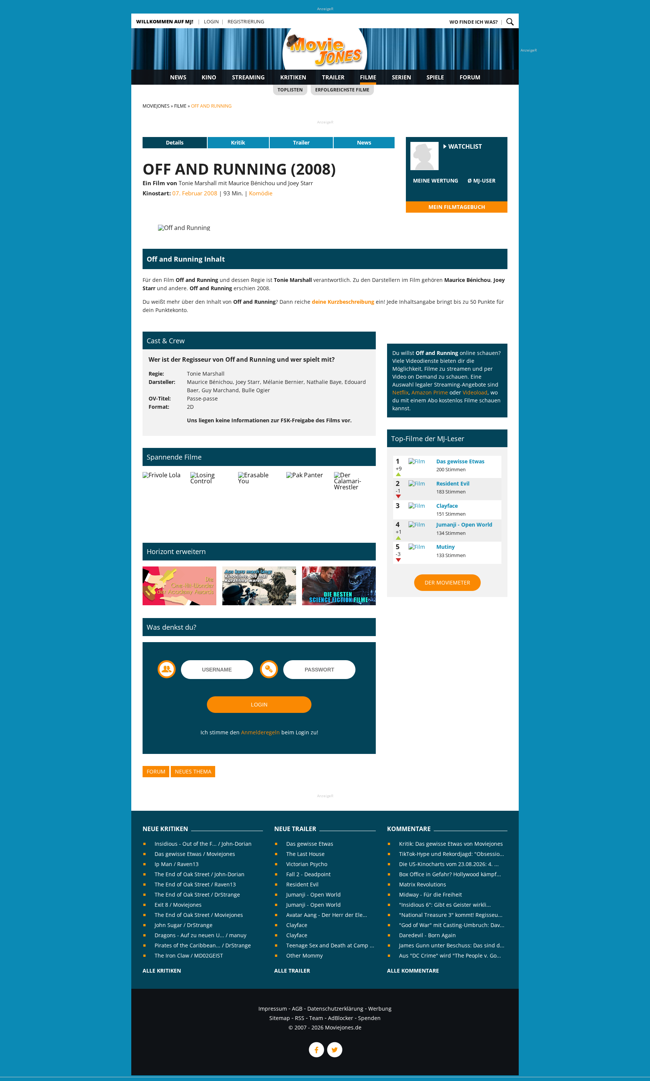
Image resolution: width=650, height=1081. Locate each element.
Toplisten (290, 90)
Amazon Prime (430, 392)
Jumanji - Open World (464, 524)
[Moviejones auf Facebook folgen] (316, 1055)
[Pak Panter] (307, 501)
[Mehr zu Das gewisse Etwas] (420, 461)
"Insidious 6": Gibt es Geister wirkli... (445, 904)
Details (175, 142)
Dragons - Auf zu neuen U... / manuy (200, 935)
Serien (401, 77)
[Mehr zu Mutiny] (420, 547)
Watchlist (465, 147)
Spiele (435, 77)
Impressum (272, 1008)
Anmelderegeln (260, 732)
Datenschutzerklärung (335, 1008)
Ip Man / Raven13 (177, 864)
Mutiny (445, 546)
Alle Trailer (292, 970)
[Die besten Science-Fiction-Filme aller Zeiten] (339, 586)
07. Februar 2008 (194, 193)
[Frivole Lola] (163, 501)
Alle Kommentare (413, 970)
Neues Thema (193, 771)
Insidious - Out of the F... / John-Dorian (203, 843)
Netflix (400, 392)
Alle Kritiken (162, 970)
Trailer (333, 77)
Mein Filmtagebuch (456, 206)
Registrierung (246, 21)
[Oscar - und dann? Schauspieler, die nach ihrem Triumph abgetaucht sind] (179, 586)
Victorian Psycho (306, 864)
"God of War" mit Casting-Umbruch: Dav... (451, 925)
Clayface (447, 505)
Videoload (475, 392)
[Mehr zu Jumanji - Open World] (420, 524)
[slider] (435, 189)
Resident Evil (452, 483)
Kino (209, 77)
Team (316, 1018)
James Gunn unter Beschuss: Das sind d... (451, 945)
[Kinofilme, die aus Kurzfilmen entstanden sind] (259, 586)
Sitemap (279, 1018)
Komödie (260, 193)
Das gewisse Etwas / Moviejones (195, 853)
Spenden (369, 1018)
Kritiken (293, 77)
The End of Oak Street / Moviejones (199, 914)
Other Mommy (304, 955)
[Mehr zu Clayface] (420, 505)
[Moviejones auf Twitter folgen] (334, 1055)
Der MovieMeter (447, 582)
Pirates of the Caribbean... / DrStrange (203, 945)
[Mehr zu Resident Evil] (420, 483)
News (178, 77)
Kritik (238, 142)
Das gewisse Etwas (460, 461)
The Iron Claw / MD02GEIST (189, 955)
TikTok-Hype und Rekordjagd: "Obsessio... (451, 853)
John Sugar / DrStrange (184, 925)
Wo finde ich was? (474, 21)
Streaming (248, 77)
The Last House (305, 853)
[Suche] (510, 21)
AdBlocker (340, 1018)
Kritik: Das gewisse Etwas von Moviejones (451, 843)
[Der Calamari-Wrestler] (355, 501)
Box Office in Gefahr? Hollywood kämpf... (450, 874)
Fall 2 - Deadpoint (308, 874)
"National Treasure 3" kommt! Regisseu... (451, 914)
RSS (299, 1018)
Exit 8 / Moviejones (178, 904)
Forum (470, 77)
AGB (297, 1008)
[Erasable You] (259, 501)
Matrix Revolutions (422, 884)
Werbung (380, 1008)
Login (211, 21)
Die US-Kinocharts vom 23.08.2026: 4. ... (449, 864)
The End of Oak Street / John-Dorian (200, 874)
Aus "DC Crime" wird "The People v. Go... (450, 955)
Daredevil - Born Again (427, 935)
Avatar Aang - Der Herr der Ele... (326, 914)
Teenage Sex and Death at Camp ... (330, 945)
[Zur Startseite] (325, 56)
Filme (368, 77)
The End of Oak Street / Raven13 (195, 884)
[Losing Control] (211, 501)
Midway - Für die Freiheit (430, 894)
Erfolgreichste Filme (342, 90)
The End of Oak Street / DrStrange (197, 894)
